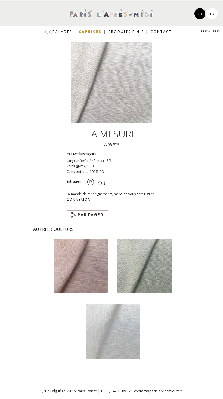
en (212, 13)
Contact (161, 31)
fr (200, 13)
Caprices (90, 31)
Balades (62, 31)
